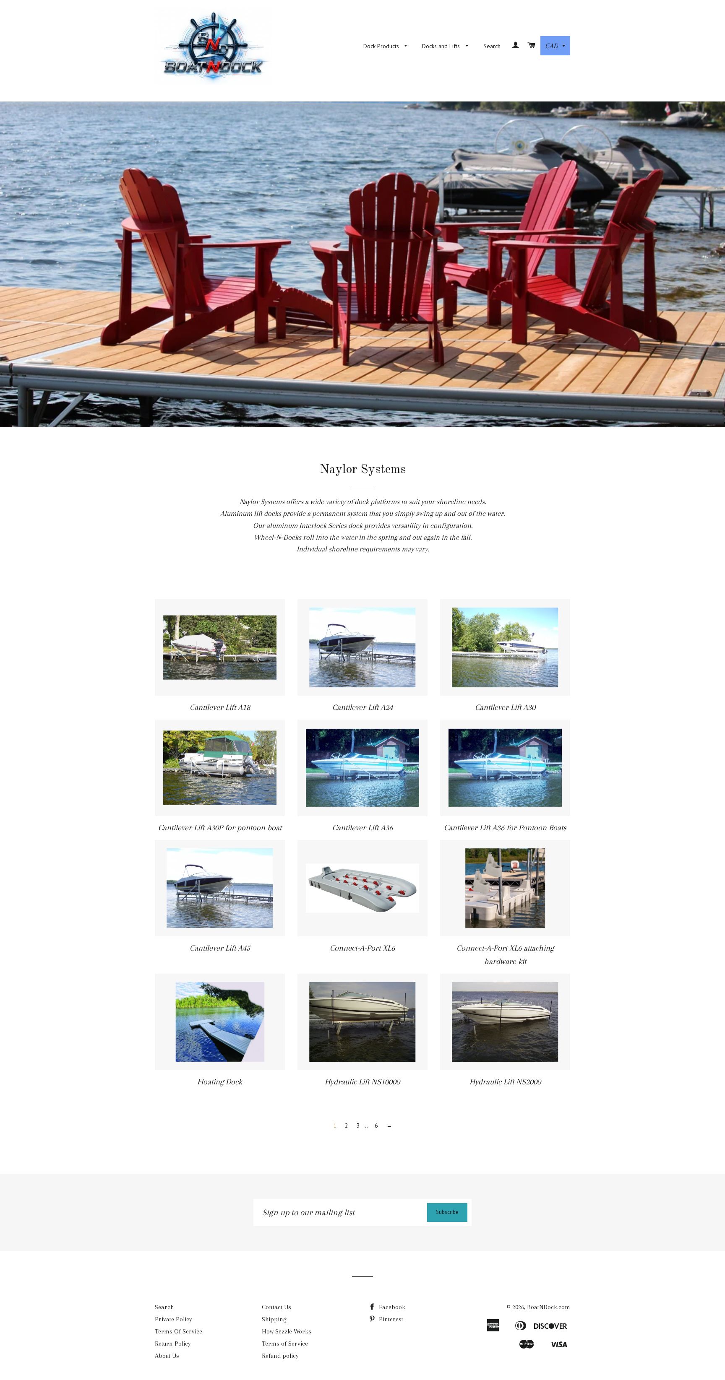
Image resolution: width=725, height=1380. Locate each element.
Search (492, 46)
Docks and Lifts (442, 46)
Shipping (274, 1319)
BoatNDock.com (548, 1307)
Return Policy (173, 1343)
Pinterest (390, 1319)
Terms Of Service (178, 1331)
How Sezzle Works (286, 1331)
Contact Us (276, 1307)
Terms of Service (285, 1343)
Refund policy (280, 1355)
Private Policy (173, 1319)
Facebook (391, 1307)
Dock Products (382, 46)
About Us (167, 1355)
